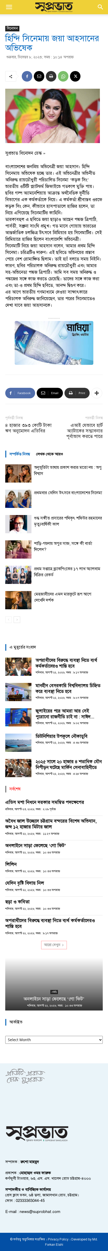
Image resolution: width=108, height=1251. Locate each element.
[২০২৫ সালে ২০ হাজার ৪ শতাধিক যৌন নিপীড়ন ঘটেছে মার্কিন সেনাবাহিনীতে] (18, 768)
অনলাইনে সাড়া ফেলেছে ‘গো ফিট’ (35, 845)
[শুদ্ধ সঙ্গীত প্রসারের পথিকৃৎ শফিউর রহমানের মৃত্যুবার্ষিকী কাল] (18, 524)
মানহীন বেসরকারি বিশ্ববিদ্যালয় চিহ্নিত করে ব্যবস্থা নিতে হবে (68, 688)
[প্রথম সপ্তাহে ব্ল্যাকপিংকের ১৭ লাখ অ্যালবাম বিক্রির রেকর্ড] (18, 575)
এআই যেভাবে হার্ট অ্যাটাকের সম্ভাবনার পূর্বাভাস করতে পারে (84, 431)
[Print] (51, 76)
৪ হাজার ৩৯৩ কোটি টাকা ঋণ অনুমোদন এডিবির (28, 428)
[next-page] (17, 619)
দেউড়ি (54, 991)
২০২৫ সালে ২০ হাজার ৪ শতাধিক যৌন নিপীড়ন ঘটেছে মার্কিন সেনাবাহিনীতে (69, 764)
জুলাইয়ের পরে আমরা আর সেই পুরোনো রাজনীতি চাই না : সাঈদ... (65, 714)
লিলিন (11, 864)
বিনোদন (12, 28)
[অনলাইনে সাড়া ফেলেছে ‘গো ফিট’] (54, 984)
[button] (9, 7)
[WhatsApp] (63, 76)
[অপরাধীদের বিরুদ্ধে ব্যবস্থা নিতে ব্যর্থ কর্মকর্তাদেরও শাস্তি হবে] (18, 667)
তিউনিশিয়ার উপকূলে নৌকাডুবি (62, 736)
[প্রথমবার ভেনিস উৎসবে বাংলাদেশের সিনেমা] (18, 499)
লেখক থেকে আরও (49, 454)
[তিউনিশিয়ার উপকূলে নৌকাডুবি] (18, 743)
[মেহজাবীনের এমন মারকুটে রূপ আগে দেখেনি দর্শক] (18, 600)
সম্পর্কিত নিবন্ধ (19, 454)
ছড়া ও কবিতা (17, 902)
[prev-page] (8, 619)
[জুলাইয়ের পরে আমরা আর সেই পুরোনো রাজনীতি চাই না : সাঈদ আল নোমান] (18, 717)
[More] (96, 393)
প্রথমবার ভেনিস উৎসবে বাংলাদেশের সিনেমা (68, 492)
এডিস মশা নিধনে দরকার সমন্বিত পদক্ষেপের (44, 802)
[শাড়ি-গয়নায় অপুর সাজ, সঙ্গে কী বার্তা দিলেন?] (18, 549)
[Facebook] (27, 76)
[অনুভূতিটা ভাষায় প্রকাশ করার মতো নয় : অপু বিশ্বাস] (18, 473)
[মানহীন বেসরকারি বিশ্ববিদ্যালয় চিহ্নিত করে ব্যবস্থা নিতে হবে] (18, 692)
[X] (75, 76)
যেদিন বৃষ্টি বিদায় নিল (24, 883)
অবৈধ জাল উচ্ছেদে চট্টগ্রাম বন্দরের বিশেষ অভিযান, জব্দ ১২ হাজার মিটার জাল (51, 824)
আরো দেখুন (52, 945)
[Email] (39, 76)
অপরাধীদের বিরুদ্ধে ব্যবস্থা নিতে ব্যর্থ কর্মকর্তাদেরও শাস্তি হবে (66, 663)
